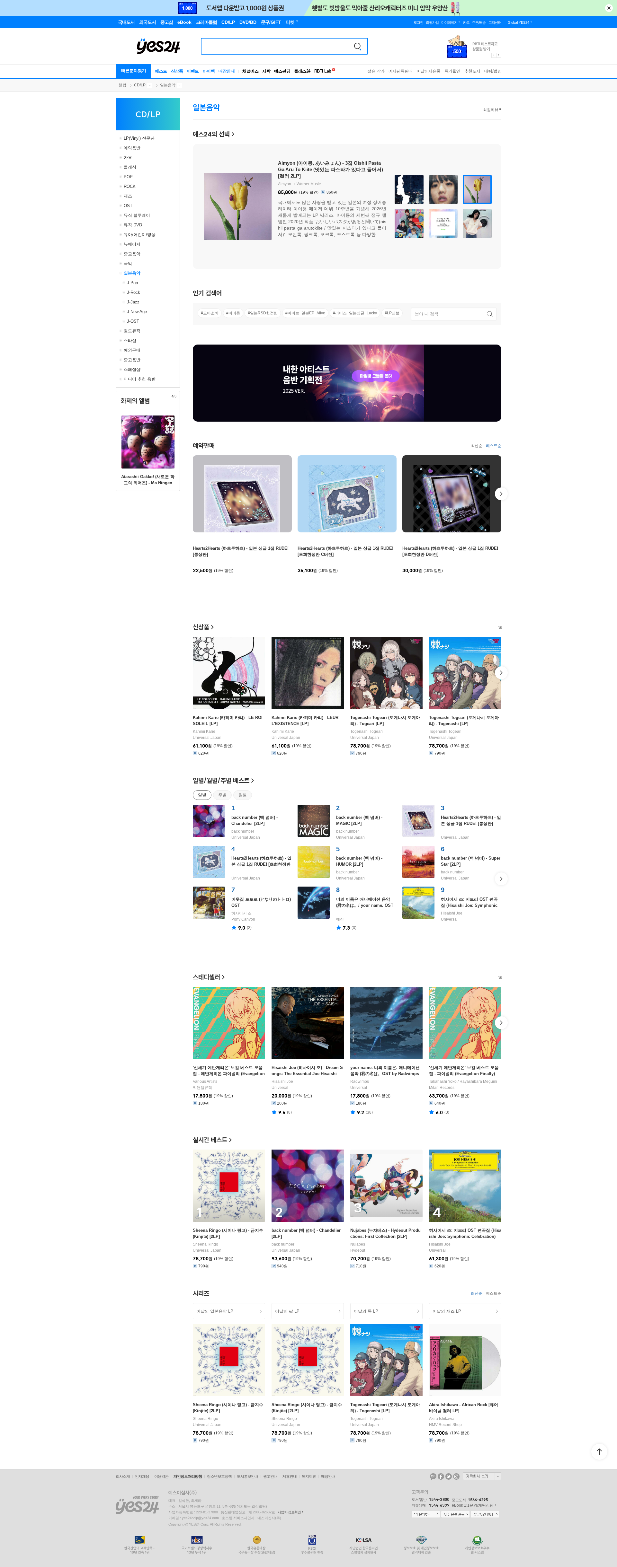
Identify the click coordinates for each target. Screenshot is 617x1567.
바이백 (209, 71)
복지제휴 (309, 1476)
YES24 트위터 (448, 1476)
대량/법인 (493, 71)
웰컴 (122, 85)
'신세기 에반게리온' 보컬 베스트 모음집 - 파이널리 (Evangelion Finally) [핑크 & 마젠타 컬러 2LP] (464, 1073)
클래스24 (302, 71)
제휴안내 (289, 1476)
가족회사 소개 (482, 1476)
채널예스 (250, 71)
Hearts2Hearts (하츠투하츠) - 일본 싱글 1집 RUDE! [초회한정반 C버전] (261, 864)
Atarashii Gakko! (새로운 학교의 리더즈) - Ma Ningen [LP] (147, 482)
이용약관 (161, 1476)
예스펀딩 (282, 71)
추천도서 (472, 71)
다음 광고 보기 (499, 55)
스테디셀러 (206, 977)
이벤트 (193, 71)
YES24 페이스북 (441, 1476)
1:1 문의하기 (426, 1514)
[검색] (357, 46)
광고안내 (270, 1476)
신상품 (177, 71)
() (249, 927)
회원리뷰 (490, 110)
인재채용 (142, 1476)
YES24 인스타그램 (456, 1476)
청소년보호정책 (219, 1476)
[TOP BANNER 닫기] (609, 8)
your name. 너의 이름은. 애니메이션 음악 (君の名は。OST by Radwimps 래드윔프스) (385, 1073)
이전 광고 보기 (493, 55)
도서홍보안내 (247, 1476)
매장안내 (227, 71)
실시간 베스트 (210, 1140)
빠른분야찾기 (133, 70)
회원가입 (432, 22)
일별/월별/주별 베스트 (221, 780)
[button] (193, 494)
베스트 (161, 71)
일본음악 (167, 85)
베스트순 (493, 445)
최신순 (476, 445)
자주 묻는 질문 (455, 1514)
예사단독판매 (401, 71)
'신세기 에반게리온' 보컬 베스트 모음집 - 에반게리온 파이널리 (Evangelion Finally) (229, 1073)
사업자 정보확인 (289, 1512)
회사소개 (123, 1476)
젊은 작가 (376, 71)
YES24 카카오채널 (433, 1476)
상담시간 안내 (485, 1514)
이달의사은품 (428, 71)
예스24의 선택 (211, 134)
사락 (266, 71)
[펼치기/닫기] (121, 138)
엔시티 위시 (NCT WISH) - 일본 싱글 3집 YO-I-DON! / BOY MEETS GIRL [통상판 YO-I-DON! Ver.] (328, 169)
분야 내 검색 (426, 313)
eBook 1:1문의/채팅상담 (473, 1505)
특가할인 (452, 71)
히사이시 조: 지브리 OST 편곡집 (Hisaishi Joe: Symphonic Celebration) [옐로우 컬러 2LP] (470, 905)
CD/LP (140, 85)
